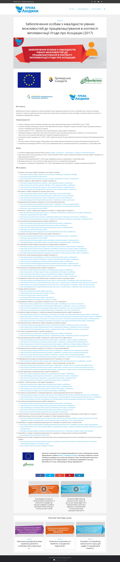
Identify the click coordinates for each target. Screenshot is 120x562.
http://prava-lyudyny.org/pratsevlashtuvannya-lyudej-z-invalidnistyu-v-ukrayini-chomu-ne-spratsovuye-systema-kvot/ (56, 365)
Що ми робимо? (83, 9)
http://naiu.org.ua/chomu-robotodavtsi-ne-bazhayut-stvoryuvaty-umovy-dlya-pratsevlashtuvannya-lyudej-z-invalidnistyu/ (57, 321)
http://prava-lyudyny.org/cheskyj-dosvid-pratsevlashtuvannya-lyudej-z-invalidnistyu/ (46, 403)
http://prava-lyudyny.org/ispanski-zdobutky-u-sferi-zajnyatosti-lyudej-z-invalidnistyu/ (46, 183)
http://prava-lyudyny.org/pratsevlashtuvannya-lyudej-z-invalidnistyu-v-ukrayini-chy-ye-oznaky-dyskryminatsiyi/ (54, 350)
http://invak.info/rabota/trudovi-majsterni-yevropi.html (37, 297)
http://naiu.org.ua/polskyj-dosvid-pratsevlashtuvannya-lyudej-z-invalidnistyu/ (44, 225)
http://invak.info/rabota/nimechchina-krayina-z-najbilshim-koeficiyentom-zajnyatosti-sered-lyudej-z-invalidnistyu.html (56, 219)
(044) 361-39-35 (17, 1)
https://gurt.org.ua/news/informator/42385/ (33, 238)
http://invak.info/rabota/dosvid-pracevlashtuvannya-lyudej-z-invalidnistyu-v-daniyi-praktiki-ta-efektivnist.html (54, 342)
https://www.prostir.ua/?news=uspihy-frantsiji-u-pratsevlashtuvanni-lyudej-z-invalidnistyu (47, 272)
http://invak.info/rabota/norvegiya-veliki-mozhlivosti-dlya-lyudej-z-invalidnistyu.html (46, 386)
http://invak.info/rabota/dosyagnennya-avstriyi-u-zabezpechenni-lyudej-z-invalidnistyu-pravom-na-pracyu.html (54, 329)
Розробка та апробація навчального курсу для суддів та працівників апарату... (90, 544)
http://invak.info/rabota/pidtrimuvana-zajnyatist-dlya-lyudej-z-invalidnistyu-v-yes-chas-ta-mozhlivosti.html (52, 308)
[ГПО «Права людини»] (27, 9)
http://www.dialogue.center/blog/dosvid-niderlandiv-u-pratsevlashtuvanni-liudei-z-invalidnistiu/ (49, 376)
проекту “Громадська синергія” (68, 455)
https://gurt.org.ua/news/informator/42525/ (33, 229)
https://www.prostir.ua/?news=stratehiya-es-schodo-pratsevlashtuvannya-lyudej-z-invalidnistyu (49, 259)
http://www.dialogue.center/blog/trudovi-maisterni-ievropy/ (38, 299)
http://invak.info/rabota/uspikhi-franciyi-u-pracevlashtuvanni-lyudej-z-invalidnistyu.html (47, 274)
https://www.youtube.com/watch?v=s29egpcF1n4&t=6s (36, 446)
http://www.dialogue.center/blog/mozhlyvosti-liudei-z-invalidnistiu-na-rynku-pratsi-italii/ (47, 200)
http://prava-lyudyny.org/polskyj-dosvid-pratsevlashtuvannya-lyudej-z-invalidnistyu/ (46, 223)
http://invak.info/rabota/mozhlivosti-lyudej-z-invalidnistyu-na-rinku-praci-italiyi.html (46, 198)
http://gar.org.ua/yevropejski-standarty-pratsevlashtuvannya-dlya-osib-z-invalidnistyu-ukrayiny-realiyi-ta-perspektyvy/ (56, 431)
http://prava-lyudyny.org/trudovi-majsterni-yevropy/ (36, 291)
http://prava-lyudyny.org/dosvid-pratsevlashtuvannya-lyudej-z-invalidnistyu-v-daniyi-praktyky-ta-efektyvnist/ (53, 340)
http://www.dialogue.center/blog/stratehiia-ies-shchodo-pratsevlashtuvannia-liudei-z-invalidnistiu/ (50, 265)
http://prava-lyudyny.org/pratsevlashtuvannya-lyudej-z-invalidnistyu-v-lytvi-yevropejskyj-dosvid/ (49, 204)
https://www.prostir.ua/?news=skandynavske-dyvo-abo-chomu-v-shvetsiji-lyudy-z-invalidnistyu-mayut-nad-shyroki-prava (57, 285)
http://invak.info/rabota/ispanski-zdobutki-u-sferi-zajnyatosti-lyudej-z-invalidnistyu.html (47, 187)
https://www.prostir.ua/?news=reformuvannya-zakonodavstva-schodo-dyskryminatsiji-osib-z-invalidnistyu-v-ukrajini (56, 361)
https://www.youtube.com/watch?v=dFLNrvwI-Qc (35, 435)
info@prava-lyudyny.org (28, 1)
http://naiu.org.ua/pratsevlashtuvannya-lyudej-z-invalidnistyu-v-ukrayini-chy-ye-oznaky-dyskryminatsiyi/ (52, 355)
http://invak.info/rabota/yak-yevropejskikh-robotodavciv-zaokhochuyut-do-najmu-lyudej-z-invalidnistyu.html (53, 251)
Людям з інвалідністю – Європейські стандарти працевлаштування (72, 153)
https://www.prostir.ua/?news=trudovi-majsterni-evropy (37, 293)
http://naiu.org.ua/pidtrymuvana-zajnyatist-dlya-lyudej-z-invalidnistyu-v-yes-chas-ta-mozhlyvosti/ (50, 310)
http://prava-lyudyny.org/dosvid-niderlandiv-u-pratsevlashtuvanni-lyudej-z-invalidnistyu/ (47, 374)
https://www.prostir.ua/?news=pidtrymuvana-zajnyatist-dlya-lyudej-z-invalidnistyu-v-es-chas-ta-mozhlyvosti (53, 306)
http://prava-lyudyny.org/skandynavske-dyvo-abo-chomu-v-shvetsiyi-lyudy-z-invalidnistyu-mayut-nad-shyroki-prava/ (56, 280)
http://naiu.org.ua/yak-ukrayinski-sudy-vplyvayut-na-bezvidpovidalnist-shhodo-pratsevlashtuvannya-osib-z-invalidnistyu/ (57, 399)
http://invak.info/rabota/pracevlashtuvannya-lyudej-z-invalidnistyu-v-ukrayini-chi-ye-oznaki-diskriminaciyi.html (54, 352)
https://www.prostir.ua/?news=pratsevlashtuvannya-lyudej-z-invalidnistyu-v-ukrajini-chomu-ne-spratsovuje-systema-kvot (57, 369)
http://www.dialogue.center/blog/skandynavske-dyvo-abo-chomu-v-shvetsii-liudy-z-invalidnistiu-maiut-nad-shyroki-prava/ (57, 287)
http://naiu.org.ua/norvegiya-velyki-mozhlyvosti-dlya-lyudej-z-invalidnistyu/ (43, 391)
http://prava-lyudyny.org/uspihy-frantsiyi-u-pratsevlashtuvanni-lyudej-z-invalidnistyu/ (46, 270)
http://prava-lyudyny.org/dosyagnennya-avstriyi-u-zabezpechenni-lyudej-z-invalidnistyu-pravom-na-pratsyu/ (53, 325)
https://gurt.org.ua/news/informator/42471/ (33, 176)
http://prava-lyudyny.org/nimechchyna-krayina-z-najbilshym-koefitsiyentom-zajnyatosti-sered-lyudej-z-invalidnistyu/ (56, 213)
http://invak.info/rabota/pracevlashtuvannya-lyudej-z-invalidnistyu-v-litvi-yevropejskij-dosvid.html (50, 206)
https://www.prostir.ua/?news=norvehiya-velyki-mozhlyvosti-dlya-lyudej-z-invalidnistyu (46, 388)
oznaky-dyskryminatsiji (83, 357)
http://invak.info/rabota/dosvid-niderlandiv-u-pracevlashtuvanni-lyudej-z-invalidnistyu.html (48, 378)
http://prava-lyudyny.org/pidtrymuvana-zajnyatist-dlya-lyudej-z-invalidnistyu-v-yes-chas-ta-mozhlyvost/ (52, 304)
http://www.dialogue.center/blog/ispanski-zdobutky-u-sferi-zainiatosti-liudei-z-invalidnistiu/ (48, 189)
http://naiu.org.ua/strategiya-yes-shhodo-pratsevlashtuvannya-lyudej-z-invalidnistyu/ (46, 261)
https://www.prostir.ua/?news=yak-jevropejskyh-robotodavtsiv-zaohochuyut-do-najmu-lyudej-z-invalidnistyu (53, 249)
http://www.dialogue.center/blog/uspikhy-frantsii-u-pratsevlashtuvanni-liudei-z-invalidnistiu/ (48, 276)
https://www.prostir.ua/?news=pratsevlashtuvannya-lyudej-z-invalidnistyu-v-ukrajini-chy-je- (48, 357)
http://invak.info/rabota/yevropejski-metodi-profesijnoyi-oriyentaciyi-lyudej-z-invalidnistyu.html (49, 240)
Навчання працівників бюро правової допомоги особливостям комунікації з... (29, 544)
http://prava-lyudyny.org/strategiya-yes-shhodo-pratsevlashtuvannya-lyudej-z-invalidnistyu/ (48, 257)
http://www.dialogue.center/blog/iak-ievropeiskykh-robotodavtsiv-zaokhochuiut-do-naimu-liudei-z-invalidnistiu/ (54, 253)
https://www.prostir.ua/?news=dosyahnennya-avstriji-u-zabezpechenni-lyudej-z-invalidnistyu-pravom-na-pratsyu (54, 327)
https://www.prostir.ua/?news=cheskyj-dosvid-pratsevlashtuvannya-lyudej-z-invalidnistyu (47, 405)
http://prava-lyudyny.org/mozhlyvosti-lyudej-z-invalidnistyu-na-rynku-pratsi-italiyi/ (45, 193)
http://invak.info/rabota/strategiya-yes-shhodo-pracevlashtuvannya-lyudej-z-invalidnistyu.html (49, 263)
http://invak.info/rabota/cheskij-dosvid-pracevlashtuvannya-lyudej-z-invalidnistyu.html (46, 410)
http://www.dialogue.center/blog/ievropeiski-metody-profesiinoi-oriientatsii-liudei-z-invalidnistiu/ (50, 242)
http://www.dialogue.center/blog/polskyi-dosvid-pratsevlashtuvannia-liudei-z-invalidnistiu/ (48, 232)
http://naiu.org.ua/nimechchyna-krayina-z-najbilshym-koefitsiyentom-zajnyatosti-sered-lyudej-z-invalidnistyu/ (54, 217)
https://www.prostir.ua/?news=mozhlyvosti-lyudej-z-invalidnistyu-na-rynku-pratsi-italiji (46, 196)
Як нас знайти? (96, 9)
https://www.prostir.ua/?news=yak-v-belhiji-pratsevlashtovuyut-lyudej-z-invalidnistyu (46, 333)
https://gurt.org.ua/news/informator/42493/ (33, 215)
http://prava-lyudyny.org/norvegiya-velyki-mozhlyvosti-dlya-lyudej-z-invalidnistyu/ (45, 384)
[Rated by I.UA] (60, 560)
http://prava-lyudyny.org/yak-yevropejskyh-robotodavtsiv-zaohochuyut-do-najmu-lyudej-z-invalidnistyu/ (52, 246)
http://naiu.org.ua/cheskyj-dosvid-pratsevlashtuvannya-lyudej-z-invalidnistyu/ (44, 412)
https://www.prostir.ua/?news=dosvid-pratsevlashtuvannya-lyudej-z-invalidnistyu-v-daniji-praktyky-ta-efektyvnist (54, 344)
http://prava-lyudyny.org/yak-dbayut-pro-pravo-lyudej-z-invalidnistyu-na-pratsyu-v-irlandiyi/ (48, 174)
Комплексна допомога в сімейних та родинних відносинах (60, 543)
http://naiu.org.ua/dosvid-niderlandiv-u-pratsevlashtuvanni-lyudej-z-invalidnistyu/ (45, 380)
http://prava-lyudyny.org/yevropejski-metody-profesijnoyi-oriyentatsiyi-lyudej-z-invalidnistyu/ (49, 236)
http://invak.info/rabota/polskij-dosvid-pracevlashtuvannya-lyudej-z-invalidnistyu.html (46, 227)
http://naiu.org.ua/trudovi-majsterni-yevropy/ (34, 295)
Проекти (60, 21)
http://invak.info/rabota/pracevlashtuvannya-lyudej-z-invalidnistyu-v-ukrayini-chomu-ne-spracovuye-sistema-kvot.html (56, 367)
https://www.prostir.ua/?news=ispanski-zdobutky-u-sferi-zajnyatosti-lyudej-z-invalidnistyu (47, 185)
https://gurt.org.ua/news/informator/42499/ (33, 208)
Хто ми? (71, 9)
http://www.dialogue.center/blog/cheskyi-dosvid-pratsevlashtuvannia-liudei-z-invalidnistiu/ (48, 407)
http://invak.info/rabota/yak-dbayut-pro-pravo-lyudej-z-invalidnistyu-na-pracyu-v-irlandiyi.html (49, 179)
